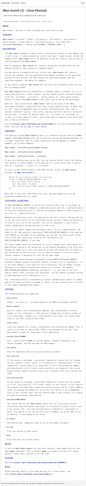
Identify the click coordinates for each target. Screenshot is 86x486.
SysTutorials (5, 3)
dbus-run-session (24, 172)
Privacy (62, 483)
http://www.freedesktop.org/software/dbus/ (34, 124)
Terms (55, 483)
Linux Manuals (15, 3)
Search (83, 3)
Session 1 (23, 3)
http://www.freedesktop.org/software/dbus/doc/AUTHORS (39, 462)
